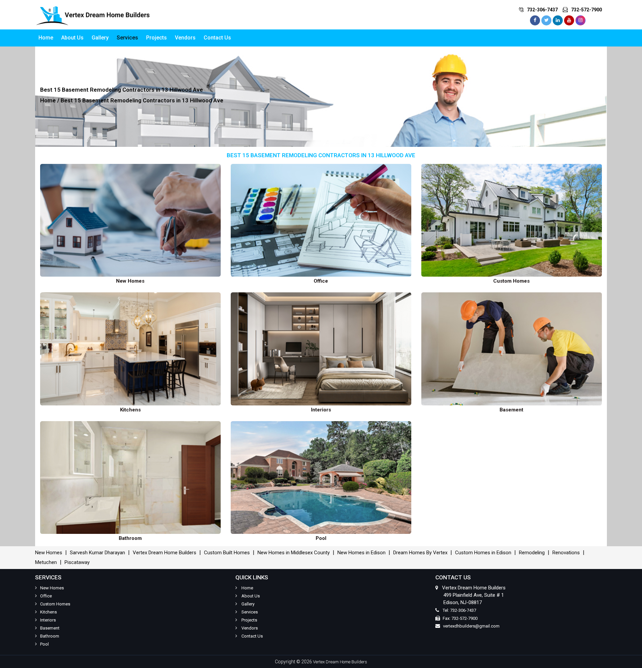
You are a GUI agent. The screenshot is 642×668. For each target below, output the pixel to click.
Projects (156, 37)
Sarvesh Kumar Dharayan (97, 553)
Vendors (185, 37)
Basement (50, 628)
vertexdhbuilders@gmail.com (471, 626)
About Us (72, 37)
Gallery (100, 37)
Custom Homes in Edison (483, 553)
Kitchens (48, 611)
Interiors (48, 620)
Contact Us (217, 37)
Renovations (566, 553)
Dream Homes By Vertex (420, 553)
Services (127, 37)
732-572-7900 (586, 9)
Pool (44, 644)
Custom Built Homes (227, 553)
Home (45, 37)
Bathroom (49, 636)
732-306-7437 (542, 9)
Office (46, 595)
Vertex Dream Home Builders (164, 553)
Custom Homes (55, 603)
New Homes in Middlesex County (293, 553)
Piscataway (77, 562)
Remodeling (532, 553)
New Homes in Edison (361, 553)
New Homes (48, 553)
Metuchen (46, 562)
